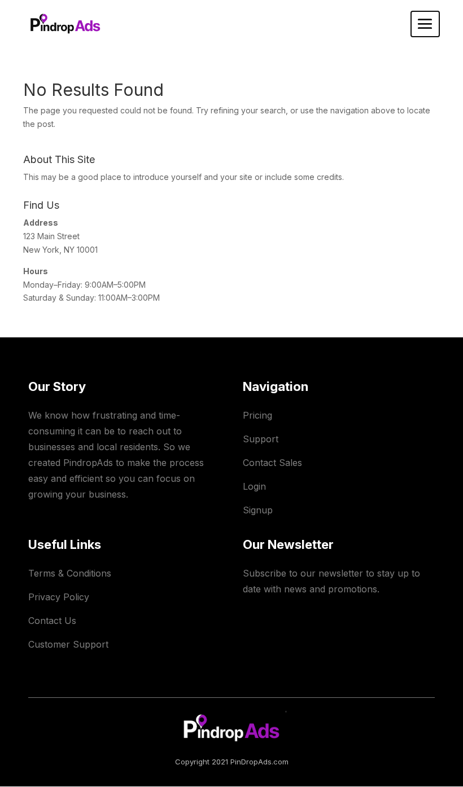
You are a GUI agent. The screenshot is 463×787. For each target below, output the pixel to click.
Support (260, 439)
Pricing (257, 415)
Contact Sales (272, 462)
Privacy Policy (58, 597)
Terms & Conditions (69, 573)
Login (254, 486)
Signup (258, 510)
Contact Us (52, 620)
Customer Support (68, 644)
